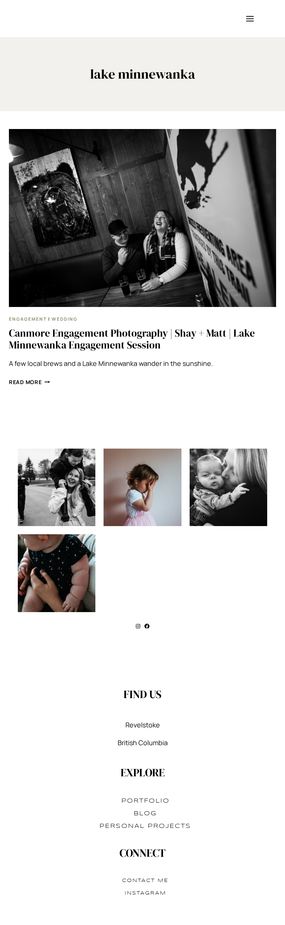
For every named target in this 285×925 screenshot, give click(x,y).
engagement (28, 319)
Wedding (65, 319)
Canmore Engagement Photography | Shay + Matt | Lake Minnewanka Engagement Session (132, 339)
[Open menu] (250, 18)
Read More (29, 382)
